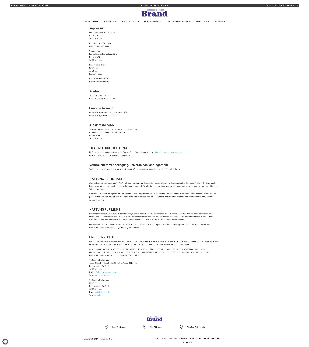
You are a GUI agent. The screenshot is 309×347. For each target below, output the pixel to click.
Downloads (195, 339)
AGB (157, 339)
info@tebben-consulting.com (106, 272)
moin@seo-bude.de (102, 292)
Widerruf (187, 342)
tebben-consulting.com (102, 275)
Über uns (201, 22)
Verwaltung (91, 22)
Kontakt (220, 22)
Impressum (167, 339)
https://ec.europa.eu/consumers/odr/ (169, 152)
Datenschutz (180, 339)
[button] (5, 341)
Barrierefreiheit (212, 339)
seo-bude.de (98, 295)
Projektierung (153, 22)
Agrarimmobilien (178, 22)
